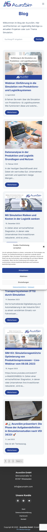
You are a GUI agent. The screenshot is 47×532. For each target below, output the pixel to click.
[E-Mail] (29, 501)
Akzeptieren (23, 270)
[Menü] (43, 4)
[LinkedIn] (18, 501)
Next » (19, 461)
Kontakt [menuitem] (23, 519)
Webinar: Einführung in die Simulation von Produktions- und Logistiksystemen (22, 87)
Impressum (31, 287)
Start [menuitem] (23, 509)
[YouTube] (23, 501)
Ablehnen (23, 276)
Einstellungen (23, 282)
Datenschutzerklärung (20, 287)
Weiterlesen (12, 112)
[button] (44, 247)
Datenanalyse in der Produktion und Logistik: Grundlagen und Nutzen (19, 156)
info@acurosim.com (23, 486)
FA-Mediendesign (23, 529)
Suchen (39, 39)
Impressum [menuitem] (23, 516)
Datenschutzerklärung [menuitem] (23, 512)
